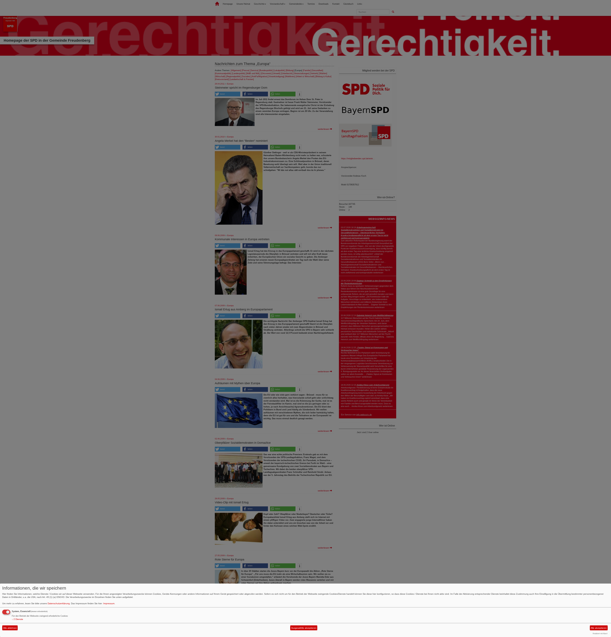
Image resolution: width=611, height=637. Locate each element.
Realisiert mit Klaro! (600, 633)
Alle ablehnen (10, 628)
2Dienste (17, 619)
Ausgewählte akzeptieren (303, 628)
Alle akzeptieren (599, 628)
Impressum (109, 603)
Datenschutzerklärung (59, 603)
